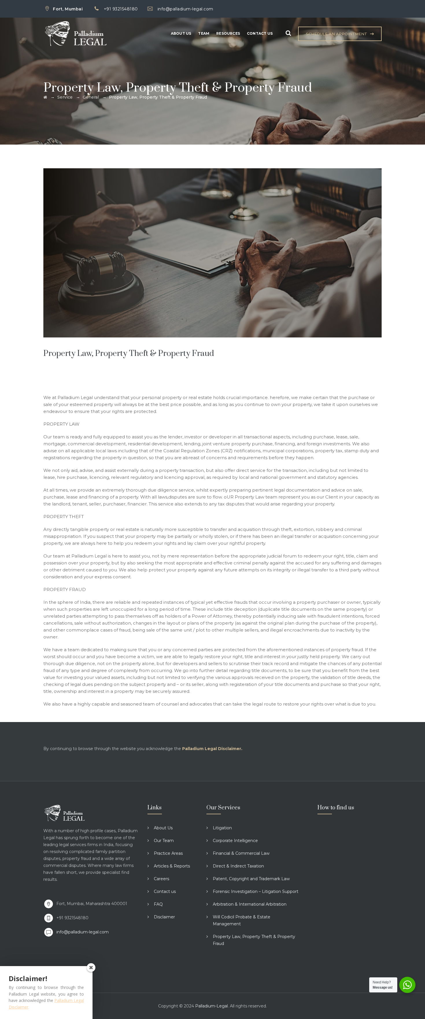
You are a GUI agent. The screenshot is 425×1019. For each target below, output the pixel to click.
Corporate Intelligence (235, 840)
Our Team (164, 840)
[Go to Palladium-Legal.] (45, 97)
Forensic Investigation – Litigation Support (255, 891)
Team (203, 33)
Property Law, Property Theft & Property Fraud (254, 940)
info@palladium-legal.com (185, 9)
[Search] (288, 33)
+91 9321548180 (121, 9)
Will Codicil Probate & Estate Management (241, 920)
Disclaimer (164, 917)
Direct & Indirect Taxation (238, 866)
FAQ (158, 904)
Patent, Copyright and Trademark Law (251, 878)
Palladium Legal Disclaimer (211, 748)
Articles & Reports (172, 866)
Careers (161, 878)
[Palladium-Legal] (87, 33)
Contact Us (260, 33)
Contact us (165, 891)
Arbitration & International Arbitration (250, 904)
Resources (228, 33)
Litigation (222, 827)
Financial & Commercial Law (241, 853)
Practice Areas (168, 853)
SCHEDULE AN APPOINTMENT (336, 34)
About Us (181, 33)
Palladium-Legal (211, 1006)
